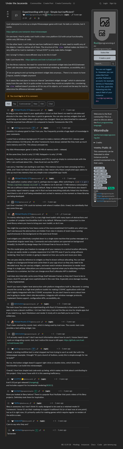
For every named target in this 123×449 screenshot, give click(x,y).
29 (26, 18)
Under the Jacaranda (16, 3)
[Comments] (16, 15)
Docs (93, 445)
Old (42, 104)
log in (20, 96)
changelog (33, 382)
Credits (99, 143)
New (35, 104)
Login (105, 3)
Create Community (63, 3)
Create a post (104, 58)
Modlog (111, 188)
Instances (85, 445)
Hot (8, 104)
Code (99, 445)
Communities (35, 3)
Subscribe (105, 53)
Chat (51, 104)
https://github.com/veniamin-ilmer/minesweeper (26, 32)
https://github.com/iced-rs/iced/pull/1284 (43, 60)
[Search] (100, 3)
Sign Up (113, 3)
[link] (30, 18)
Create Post (48, 3)
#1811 (49, 385)
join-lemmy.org (110, 445)
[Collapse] (8, 110)
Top (14, 104)
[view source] (39, 18)
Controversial (25, 104)
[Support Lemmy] (74, 3)
